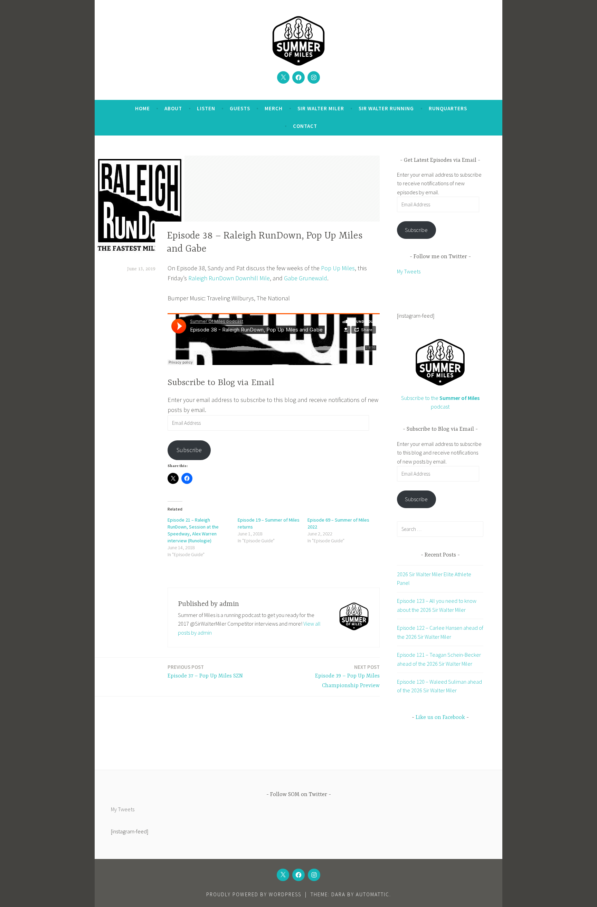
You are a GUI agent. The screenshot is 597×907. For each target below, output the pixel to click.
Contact (305, 126)
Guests (240, 108)
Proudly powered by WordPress (253, 894)
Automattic (372, 894)
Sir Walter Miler (320, 108)
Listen (206, 108)
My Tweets (408, 271)
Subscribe (189, 450)
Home (142, 108)
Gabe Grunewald (305, 278)
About (173, 108)
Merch (274, 108)
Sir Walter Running (386, 108)
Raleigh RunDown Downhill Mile (229, 278)
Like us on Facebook (440, 717)
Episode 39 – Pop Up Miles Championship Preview (347, 676)
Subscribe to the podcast (440, 402)
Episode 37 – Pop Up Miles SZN (205, 671)
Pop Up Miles (338, 268)
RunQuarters (448, 108)
